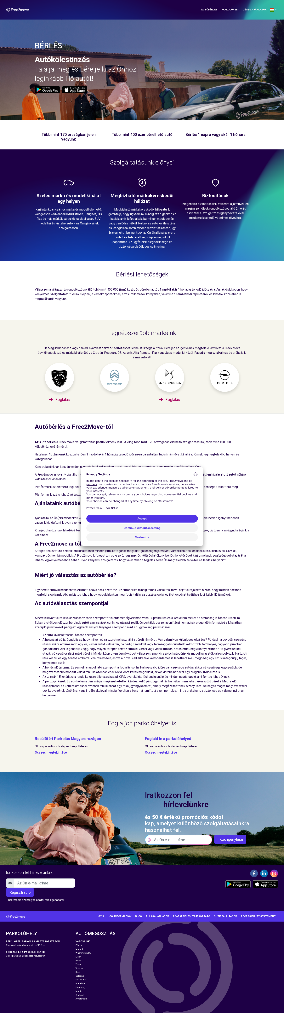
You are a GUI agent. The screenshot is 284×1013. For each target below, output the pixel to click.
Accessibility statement (258, 916)
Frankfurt (80, 983)
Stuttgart (80, 995)
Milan (78, 957)
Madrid (79, 949)
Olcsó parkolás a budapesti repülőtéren (61, 746)
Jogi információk (119, 916)
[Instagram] (274, 873)
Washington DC (83, 953)
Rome (78, 960)
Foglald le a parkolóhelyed (168, 738)
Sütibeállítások (225, 916)
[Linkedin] (264, 873)
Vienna (79, 968)
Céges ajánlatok (254, 9)
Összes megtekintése (51, 752)
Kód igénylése (230, 839)
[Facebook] (254, 873)
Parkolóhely (230, 9)
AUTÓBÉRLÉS (209, 9)
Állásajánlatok (157, 916)
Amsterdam (82, 999)
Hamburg (80, 987)
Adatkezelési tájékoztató (191, 916)
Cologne (80, 976)
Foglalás (62, 399)
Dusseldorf (81, 979)
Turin (78, 964)
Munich (79, 991)
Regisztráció (20, 892)
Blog (138, 916)
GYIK (101, 916)
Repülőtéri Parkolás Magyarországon (68, 738)
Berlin (78, 972)
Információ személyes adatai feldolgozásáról (36, 899)
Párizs (79, 945)
